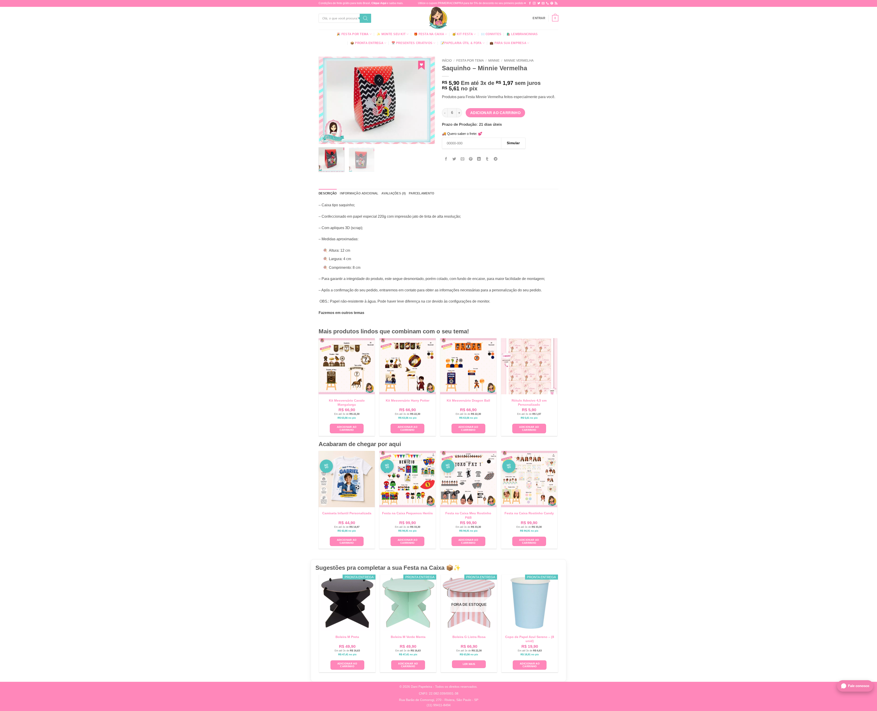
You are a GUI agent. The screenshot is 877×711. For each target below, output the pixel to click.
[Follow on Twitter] (538, 3)
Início (447, 60)
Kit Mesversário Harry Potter (407, 400)
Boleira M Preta (347, 637)
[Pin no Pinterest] (471, 159)
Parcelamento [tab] (421, 193)
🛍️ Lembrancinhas (522, 34)
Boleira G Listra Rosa (469, 637)
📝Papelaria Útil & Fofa (461, 43)
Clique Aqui (378, 3)
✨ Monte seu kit (391, 34)
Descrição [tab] (328, 193)
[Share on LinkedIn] (479, 159)
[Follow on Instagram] (534, 3)
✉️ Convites (491, 34)
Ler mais (469, 664)
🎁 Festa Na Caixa (429, 34)
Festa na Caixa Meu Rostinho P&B (468, 515)
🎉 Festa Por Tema (352, 34)
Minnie (493, 60)
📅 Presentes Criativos (411, 43)
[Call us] (547, 3)
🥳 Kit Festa (462, 34)
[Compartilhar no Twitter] (454, 159)
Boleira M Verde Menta (408, 637)
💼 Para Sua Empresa (508, 43)
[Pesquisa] (365, 18)
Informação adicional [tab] (359, 193)
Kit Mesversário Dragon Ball (468, 400)
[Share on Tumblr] (487, 159)
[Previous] (326, 100)
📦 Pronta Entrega (366, 43)
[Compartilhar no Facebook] (446, 159)
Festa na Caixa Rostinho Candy (529, 513)
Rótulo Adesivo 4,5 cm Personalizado (529, 402)
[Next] (427, 100)
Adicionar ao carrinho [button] (347, 428)
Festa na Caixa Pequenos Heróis (407, 513)
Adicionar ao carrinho (495, 113)
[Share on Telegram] (495, 159)
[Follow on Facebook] (529, 3)
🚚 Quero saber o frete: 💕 (462, 133)
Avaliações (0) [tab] (393, 193)
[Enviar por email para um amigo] (462, 159)
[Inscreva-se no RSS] (556, 3)
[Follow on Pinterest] (551, 3)
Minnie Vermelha (519, 60)
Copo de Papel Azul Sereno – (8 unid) (529, 639)
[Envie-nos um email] (543, 3)
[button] (539, 18)
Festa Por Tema (470, 60)
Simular (513, 143)
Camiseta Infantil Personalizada (346, 513)
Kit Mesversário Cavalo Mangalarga (347, 402)
